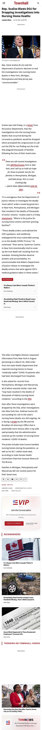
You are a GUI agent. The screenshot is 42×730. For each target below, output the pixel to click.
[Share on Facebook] (12, 479)
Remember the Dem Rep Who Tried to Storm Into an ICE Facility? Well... (20, 710)
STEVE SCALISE (16, 491)
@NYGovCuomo (17, 165)
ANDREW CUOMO (7, 488)
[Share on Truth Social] (8, 479)
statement (7, 218)
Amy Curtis (7, 637)
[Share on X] (3, 479)
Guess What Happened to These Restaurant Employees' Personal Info (19, 633)
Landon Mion (6, 20)
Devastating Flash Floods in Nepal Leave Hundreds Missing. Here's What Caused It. (19, 598)
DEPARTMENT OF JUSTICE (23, 488)
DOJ (29, 399)
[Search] (38, 3)
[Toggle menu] (4, 3)
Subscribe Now (31, 523)
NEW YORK (5, 491)
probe (14, 421)
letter (30, 125)
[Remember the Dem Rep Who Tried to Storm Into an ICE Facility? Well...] (21, 696)
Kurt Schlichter (8, 568)
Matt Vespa (7, 602)
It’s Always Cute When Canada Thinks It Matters (18, 564)
